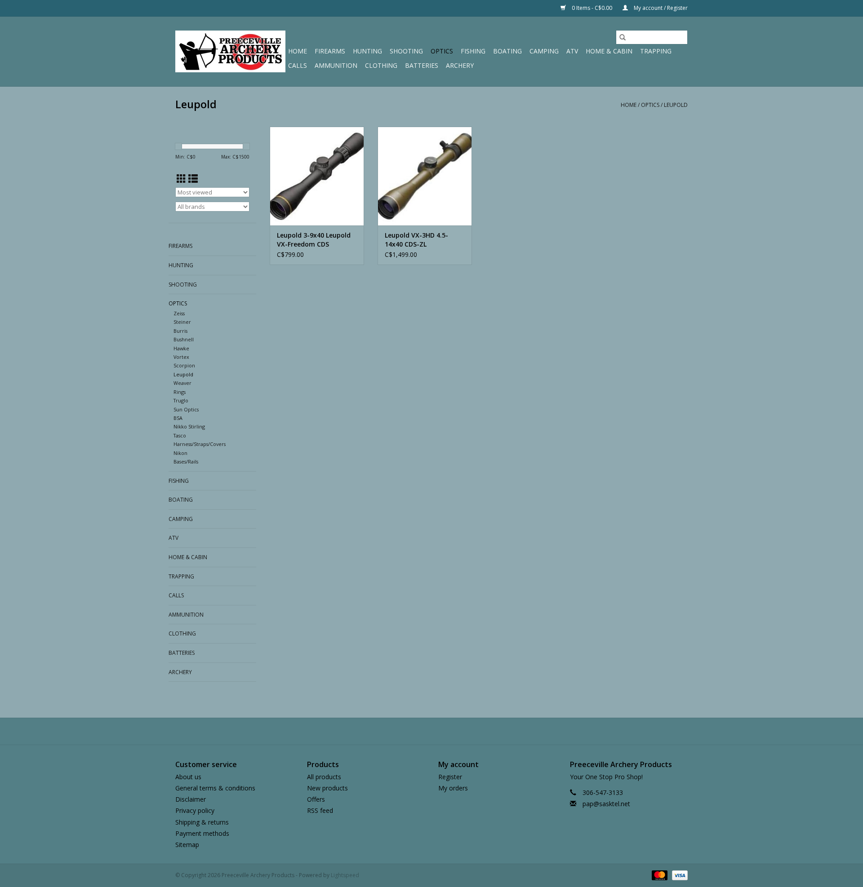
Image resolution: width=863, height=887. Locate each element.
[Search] (622, 37)
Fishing (473, 51)
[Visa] (678, 874)
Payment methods (202, 833)
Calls (297, 65)
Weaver (182, 383)
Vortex (181, 356)
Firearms (330, 51)
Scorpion (184, 365)
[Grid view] (181, 178)
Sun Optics (186, 409)
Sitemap (187, 844)
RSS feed (320, 810)
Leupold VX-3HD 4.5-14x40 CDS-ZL (416, 239)
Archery (460, 65)
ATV (572, 51)
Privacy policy (194, 810)
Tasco (179, 435)
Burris (180, 330)
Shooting (406, 51)
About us (188, 776)
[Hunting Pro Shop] (230, 51)
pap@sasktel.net (606, 803)
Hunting (367, 51)
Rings (179, 391)
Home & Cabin (609, 51)
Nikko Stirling (189, 426)
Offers (316, 799)
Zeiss (179, 313)
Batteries (421, 65)
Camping (544, 51)
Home (297, 51)
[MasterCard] (659, 874)
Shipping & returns (202, 822)
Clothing (381, 65)
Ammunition (336, 65)
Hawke (181, 348)
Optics (442, 51)
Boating (507, 51)
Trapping (656, 51)
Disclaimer (190, 799)
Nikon (180, 453)
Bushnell (183, 339)
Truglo (180, 400)
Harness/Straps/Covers (199, 444)
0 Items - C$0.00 (592, 8)
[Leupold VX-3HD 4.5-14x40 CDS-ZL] (425, 176)
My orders (453, 788)
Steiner (182, 321)
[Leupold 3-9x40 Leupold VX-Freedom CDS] (317, 176)
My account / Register (660, 8)
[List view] (193, 178)
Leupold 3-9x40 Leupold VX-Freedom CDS (314, 239)
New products (327, 788)
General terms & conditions (215, 788)
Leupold (676, 105)
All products (324, 776)
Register (450, 776)
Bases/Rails (185, 461)
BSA (177, 418)
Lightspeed (345, 875)
